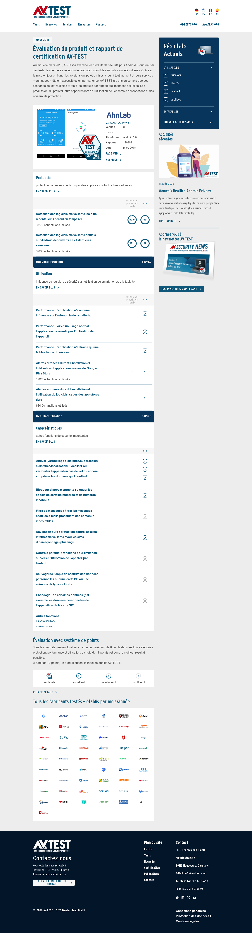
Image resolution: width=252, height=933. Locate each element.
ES (217, 14)
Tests (36, 24)
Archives (111, 160)
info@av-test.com (195, 873)
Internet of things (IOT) (178, 122)
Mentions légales (187, 921)
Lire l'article (167, 221)
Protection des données (192, 916)
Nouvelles (51, 24)
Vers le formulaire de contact (52, 883)
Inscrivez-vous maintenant (179, 289)
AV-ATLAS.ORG (210, 24)
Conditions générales (191, 911)
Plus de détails (43, 692)
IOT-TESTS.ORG (188, 24)
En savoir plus (45, 191)
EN (203, 14)
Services (68, 24)
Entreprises (171, 111)
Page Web (112, 153)
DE (197, 14)
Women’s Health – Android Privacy (185, 190)
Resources (84, 24)
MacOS (175, 83)
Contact (101, 24)
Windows (176, 75)
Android (175, 91)
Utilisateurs (171, 67)
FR (210, 14)
